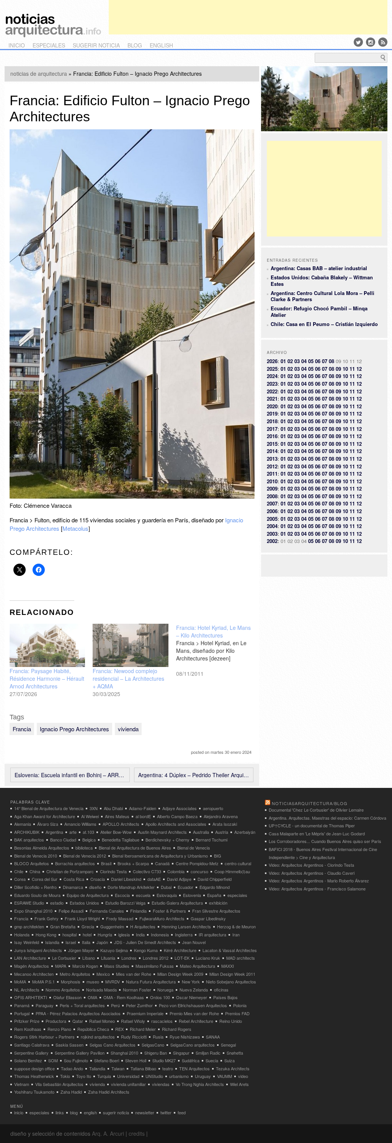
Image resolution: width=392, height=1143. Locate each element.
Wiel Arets (239, 1084)
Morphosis (70, 981)
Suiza (229, 1060)
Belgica (89, 839)
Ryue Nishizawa (185, 1037)
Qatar (77, 1021)
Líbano (88, 958)
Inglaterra (184, 934)
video (243, 1076)
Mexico (103, 974)
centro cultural (238, 863)
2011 (272, 473)
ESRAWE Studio (29, 903)
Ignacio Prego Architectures (74, 729)
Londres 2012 (155, 958)
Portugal (21, 1013)
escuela (143, 895)
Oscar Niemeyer (191, 997)
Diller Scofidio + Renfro (35, 887)
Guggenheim (112, 926)
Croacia (97, 879)
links (60, 1112)
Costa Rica (74, 879)
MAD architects (240, 958)
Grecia (88, 926)
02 (290, 361)
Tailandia (97, 1068)
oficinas (221, 989)
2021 (272, 398)
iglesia (124, 934)
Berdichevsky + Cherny (167, 839)
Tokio (65, 1076)
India (140, 934)
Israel (70, 942)
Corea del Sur (44, 879)
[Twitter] (358, 42)
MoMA (20, 981)
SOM (53, 1060)
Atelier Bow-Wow (116, 832)
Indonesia (160, 934)
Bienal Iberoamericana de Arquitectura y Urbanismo (160, 856)
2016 (272, 436)
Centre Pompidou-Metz (197, 863)
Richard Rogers (176, 1029)
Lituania (108, 958)
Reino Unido (230, 1021)
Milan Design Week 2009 (180, 974)
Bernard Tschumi (211, 839)
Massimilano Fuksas (155, 966)
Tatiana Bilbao (143, 1068)
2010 (272, 481)
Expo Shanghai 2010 (33, 911)
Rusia (158, 1037)
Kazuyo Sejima (114, 950)
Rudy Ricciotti (134, 1037)
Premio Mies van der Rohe (194, 1013)
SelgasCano (153, 1045)
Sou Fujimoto (76, 1060)
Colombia (176, 871)
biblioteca (84, 848)
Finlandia (138, 911)
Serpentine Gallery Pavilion (80, 1053)
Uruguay (203, 1076)
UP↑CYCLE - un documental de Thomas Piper (312, 825)
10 (345, 368)
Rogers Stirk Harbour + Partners (44, 1037)
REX (119, 1029)
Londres (129, 958)
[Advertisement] (248, 17)
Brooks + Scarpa (133, 863)
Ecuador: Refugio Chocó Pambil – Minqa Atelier (319, 311)
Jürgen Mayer (81, 950)
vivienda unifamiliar (128, 1084)
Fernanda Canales (107, 911)
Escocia (122, 895)
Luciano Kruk (208, 958)
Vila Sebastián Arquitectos (59, 1084)
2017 (272, 428)
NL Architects (26, 989)
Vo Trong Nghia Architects (200, 1084)
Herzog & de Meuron (236, 926)
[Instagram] (370, 42)
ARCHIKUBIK (26, 832)
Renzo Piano (59, 1029)
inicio (16, 45)
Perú (115, 1005)
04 (304, 361)
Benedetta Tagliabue (120, 839)
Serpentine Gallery (31, 1053)
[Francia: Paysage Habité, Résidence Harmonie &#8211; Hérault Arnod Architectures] (47, 645)
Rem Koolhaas (27, 1029)
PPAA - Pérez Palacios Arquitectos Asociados (78, 1013)
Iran (236, 934)
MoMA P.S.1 (43, 981)
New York (191, 981)
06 (317, 361)
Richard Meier (143, 1029)
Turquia (104, 1076)
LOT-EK (182, 958)
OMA (92, 997)
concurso (199, 871)
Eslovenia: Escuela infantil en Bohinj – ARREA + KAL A (70, 775)
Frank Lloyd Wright (82, 918)
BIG (217, 856)
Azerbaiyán (244, 832)
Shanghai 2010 (124, 1053)
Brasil (106, 863)
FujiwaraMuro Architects (162, 918)
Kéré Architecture (180, 950)
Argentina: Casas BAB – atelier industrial (319, 268)
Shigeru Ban (155, 1053)
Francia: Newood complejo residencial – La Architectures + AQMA (128, 678)
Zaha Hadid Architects (108, 1092)
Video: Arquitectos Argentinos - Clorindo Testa (311, 865)
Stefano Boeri (106, 1060)
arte (73, 832)
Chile (18, 871)
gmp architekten (29, 926)
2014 (272, 451)
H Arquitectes (142, 926)
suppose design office (34, 1068)
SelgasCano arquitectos (192, 1045)
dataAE (154, 879)
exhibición (218, 903)
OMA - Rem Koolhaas (123, 997)
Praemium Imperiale (145, 1013)
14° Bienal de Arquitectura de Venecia (48, 808)
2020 (272, 406)
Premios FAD (237, 1013)
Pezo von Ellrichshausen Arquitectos (193, 1005)
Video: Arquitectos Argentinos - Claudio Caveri (311, 873)
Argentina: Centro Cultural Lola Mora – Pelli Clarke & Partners (322, 296)
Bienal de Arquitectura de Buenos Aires (135, 848)
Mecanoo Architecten (34, 974)
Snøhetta (235, 1053)
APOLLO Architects (121, 824)
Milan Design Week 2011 (232, 974)
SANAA (213, 1037)
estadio (57, 903)
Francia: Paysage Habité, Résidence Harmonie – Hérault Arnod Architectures (47, 678)
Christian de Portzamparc (70, 871)
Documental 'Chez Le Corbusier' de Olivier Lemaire (316, 810)
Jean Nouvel (194, 942)
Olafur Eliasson (67, 997)
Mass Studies (116, 966)
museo (93, 981)
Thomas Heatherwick (34, 1076)
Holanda (21, 934)
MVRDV (112, 981)
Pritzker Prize (26, 1021)
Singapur (181, 1053)
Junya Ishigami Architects (38, 950)
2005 (272, 518)
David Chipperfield (215, 879)
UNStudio (154, 1076)
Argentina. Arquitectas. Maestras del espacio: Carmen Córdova (327, 818)
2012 (272, 466)
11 (352, 368)
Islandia (52, 942)
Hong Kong (46, 934)
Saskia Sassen (69, 1045)
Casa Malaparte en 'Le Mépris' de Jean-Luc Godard (317, 833)
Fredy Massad (119, 918)
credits (137, 1133)
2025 (272, 368)
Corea (20, 879)
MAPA (60, 966)
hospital (69, 934)
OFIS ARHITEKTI (30, 997)
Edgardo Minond (214, 887)
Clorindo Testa (113, 871)
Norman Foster (137, 989)
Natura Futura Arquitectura (151, 981)
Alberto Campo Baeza (177, 816)
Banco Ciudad (63, 839)
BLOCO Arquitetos (31, 863)
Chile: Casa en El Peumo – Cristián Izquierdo (324, 324)
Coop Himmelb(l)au (232, 871)
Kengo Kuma (146, 950)
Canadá (162, 863)
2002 (272, 541)
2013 (272, 458)
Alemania (22, 824)
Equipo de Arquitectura (88, 895)
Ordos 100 (160, 997)
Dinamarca (73, 887)
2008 (272, 496)
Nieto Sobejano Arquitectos (231, 981)
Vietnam (21, 1084)
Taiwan (117, 1068)
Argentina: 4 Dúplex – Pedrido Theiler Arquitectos (193, 775)
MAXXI (227, 966)
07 (324, 361)
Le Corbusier (64, 958)
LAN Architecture (30, 958)
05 (311, 361)
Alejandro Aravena (221, 816)
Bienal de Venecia (193, 848)
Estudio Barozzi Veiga (125, 903)
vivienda (128, 729)
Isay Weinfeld (26, 942)
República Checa (93, 1029)
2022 (272, 391)
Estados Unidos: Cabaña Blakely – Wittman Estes (322, 280)
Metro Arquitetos (75, 974)
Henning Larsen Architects (186, 926)
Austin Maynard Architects (162, 832)
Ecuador (185, 887)
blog (134, 45)
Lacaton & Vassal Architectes (230, 950)
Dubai (166, 887)
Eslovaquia (167, 895)
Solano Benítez (28, 1060)
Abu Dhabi (113, 808)
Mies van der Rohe (133, 974)
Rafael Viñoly (133, 1021)
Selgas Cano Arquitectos (113, 1045)
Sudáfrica (190, 1060)
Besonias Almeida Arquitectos (41, 848)
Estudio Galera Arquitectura (177, 903)
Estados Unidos (84, 903)
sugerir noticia (96, 45)
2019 (272, 413)
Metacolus (75, 528)
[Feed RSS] (382, 42)
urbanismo (179, 1076)
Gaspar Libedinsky (208, 918)
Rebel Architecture (196, 1021)
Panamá (21, 1005)
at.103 (88, 832)
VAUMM (224, 1076)
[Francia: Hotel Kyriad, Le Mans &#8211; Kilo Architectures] (218, 650)
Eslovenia (192, 895)
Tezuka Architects (233, 1068)
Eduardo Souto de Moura (37, 895)
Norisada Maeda (101, 989)
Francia (22, 729)
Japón (102, 942)
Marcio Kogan (85, 966)
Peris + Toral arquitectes (82, 1005)
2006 (272, 511)
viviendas (161, 1084)
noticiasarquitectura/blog (310, 803)
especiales (49, 45)
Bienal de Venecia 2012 (84, 856)
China (34, 871)
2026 (272, 361)
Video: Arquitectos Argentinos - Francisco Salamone (317, 888)
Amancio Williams (80, 824)
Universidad (128, 1076)
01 (283, 361)
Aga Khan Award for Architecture (44, 816)
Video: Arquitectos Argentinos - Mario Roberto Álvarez (319, 880)
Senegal (228, 1045)
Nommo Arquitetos (63, 989)
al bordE (143, 816)
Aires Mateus (117, 816)
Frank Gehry (46, 918)
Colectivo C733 (147, 871)
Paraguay (45, 1005)
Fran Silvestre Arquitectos (216, 911)
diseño (95, 887)
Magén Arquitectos (31, 966)
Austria (221, 832)
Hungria (105, 934)
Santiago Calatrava (31, 1045)
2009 (272, 488)
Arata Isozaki (224, 824)
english (161, 45)
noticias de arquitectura (38, 73)
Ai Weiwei (90, 816)
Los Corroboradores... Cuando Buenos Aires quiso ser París (325, 841)
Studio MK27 (164, 1060)
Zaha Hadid (71, 1092)
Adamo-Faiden (142, 808)
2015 (272, 443)
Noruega (165, 989)
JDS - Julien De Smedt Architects (145, 942)
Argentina (54, 832)
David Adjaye (179, 879)
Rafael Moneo (102, 1021)
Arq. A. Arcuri (108, 1133)
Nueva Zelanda (194, 989)
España (214, 895)
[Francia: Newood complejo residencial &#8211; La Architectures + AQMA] (130, 645)
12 (359, 368)
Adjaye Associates (179, 808)
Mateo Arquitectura (197, 966)
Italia (86, 942)
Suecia (212, 1060)
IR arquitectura (212, 934)
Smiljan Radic (208, 1053)
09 (338, 368)
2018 (272, 421)
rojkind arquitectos (98, 1037)
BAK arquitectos (29, 839)
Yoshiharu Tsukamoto (34, 1092)
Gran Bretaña (62, 926)
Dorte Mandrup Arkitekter (131, 887)
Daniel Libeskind (126, 879)
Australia (201, 832)
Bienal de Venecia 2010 (35, 856)
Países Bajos (225, 997)
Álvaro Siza (47, 824)
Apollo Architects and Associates (175, 824)
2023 (272, 383)
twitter (166, 1112)
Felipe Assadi (71, 911)
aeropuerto (213, 808)
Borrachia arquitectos (75, 863)
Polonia (240, 1005)
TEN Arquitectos (194, 1068)
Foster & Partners (169, 911)
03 (297, 361)
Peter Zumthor (139, 1005)
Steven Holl (135, 1060)
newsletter (144, 1112)
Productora (56, 1021)
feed (182, 1112)
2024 (272, 376)
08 (331, 361)
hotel (87, 934)
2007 (272, 503)
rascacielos (162, 1021)
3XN (94, 808)
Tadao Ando (72, 1068)
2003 (272, 533)
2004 (272, 526)
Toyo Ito (83, 1076)
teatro (167, 1068)
